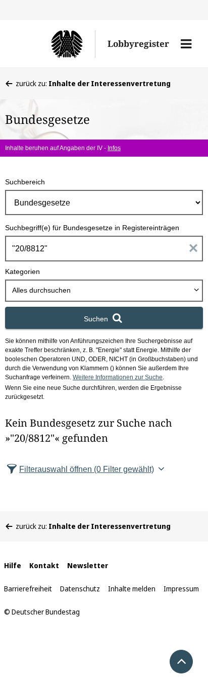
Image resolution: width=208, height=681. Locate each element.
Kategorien (22, 271)
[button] (186, 43)
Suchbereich (25, 182)
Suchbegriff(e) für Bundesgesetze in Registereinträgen (92, 228)
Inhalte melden (131, 588)
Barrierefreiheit (28, 588)
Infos (114, 148)
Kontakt (44, 565)
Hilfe (12, 565)
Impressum (181, 588)
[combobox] (104, 291)
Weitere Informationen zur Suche (118, 377)
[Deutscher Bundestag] (55, 43)
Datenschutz (80, 588)
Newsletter (87, 565)
